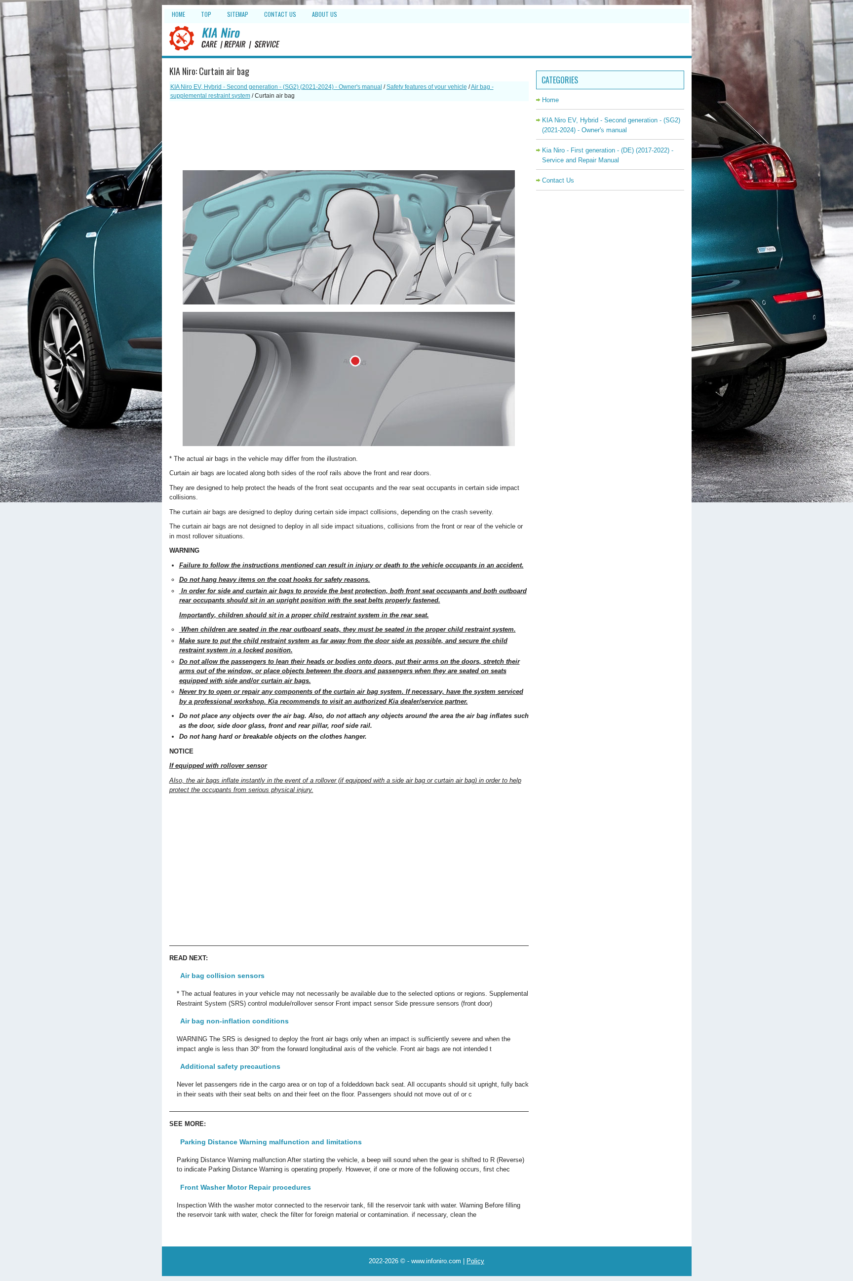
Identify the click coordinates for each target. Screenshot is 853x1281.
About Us (324, 14)
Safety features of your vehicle (427, 86)
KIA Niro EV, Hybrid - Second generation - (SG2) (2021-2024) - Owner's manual (276, 86)
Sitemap (237, 14)
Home (178, 14)
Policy (475, 1261)
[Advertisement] (349, 135)
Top (206, 14)
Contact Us (280, 14)
